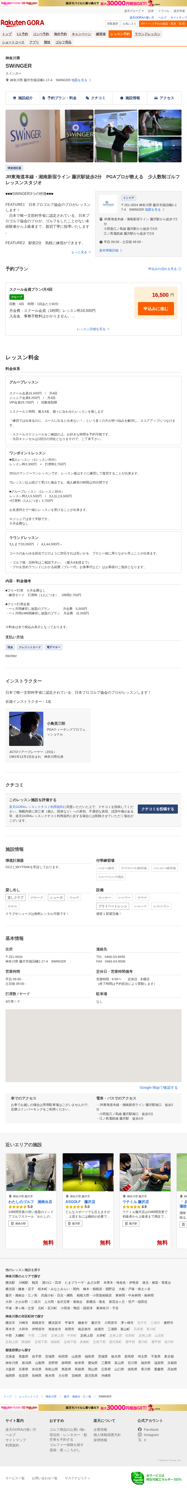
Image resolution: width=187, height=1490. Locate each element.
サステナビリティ (77, 1478)
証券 (151, 11)
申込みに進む (156, 308)
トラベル (163, 11)
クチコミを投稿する (157, 809)
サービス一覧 (15, 1478)
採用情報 (100, 1440)
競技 (47, 42)
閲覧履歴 (112, 23)
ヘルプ (162, 17)
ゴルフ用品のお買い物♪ (67, 1429)
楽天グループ (132, 11)
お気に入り (129, 23)
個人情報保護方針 (107, 1435)
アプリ (34, 42)
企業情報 (100, 1429)
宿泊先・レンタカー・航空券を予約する (68, 1437)
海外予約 (60, 34)
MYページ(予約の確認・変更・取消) (163, 23)
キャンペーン (81, 34)
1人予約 (22, 34)
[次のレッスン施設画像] (182, 1201)
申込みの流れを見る (162, 269)
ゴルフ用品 (63, 42)
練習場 (101, 34)
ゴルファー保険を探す (66, 1445)
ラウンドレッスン (147, 34)
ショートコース (13, 42)
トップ (7, 34)
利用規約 (12, 1445)
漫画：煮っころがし (64, 1450)
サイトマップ (179, 17)
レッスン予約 (120, 34)
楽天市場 (179, 11)
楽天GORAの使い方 (142, 17)
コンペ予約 (41, 34)
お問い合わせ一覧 (44, 1478)
